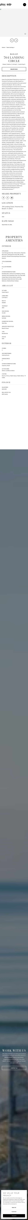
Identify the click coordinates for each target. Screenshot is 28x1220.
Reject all (14, 1207)
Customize (14, 1211)
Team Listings (10, 47)
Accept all (14, 1215)
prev (12, 40)
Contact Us (14, 1068)
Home (3, 47)
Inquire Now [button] (14, 69)
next (16, 40)
